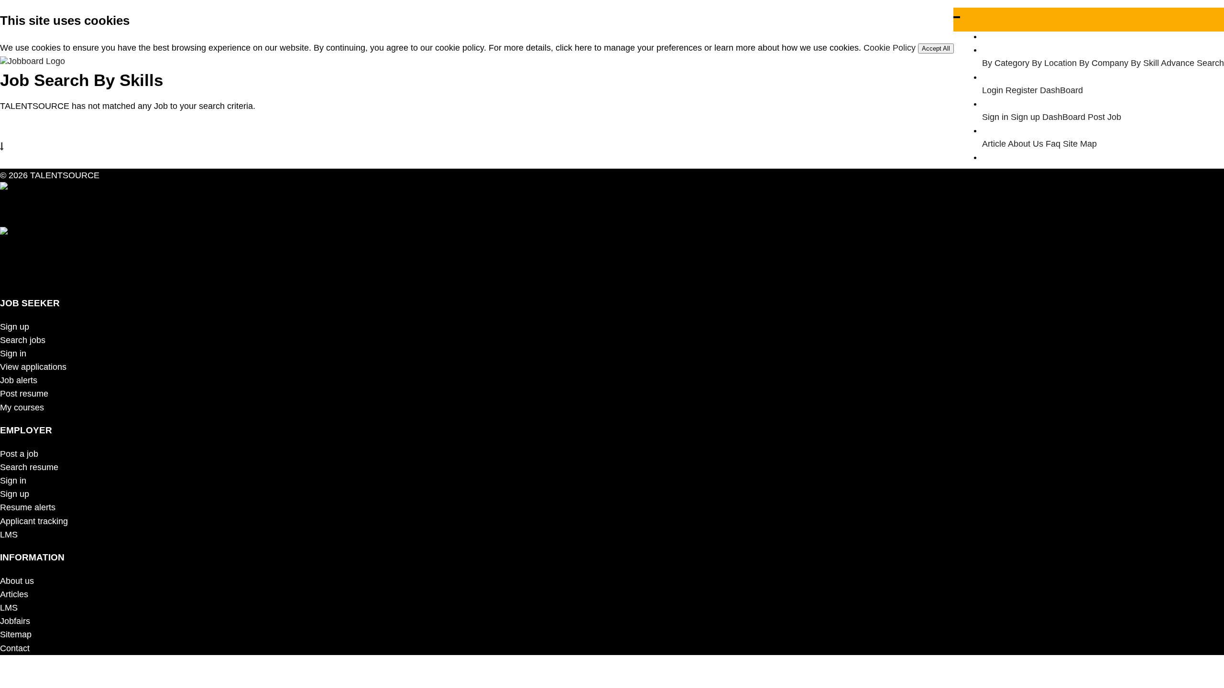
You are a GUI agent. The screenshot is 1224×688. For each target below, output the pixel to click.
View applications (33, 367)
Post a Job (1011, 157)
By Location (1054, 63)
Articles (14, 594)
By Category (1005, 63)
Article (994, 144)
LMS (9, 534)
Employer (1009, 103)
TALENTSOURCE (63, 175)
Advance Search (1192, 63)
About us (17, 581)
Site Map (1080, 144)
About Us (1025, 144)
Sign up (1025, 117)
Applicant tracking (34, 521)
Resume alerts (27, 507)
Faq (1053, 144)
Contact (15, 648)
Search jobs (22, 340)
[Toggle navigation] (956, 17)
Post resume (24, 393)
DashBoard (1061, 90)
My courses (22, 407)
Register (1021, 90)
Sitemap (16, 634)
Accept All (936, 48)
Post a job (19, 454)
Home (1002, 36)
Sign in (995, 117)
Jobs (1000, 49)
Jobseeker (1010, 77)
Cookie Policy (889, 48)
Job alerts (18, 380)
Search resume (29, 467)
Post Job (1104, 117)
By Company (1103, 63)
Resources (1011, 130)
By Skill (1145, 63)
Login (992, 90)
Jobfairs (15, 621)
